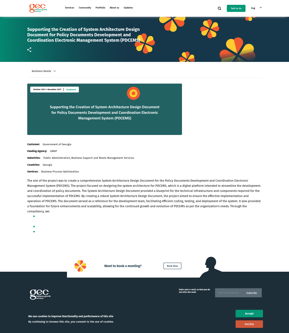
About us (114, 7)
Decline (249, 324)
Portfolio (100, 7)
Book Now (172, 265)
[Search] (219, 8)
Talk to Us (236, 8)
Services (69, 7)
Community (85, 7)
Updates (128, 7)
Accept (249, 313)
